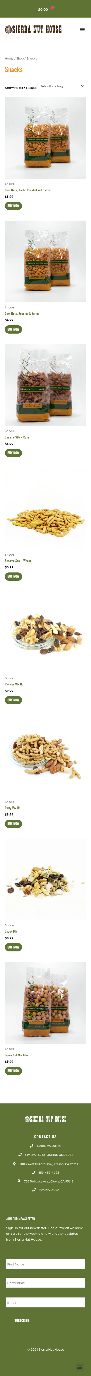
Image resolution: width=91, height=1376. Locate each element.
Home (9, 58)
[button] (82, 29)
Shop (20, 58)
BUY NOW (13, 206)
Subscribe (22, 1321)
